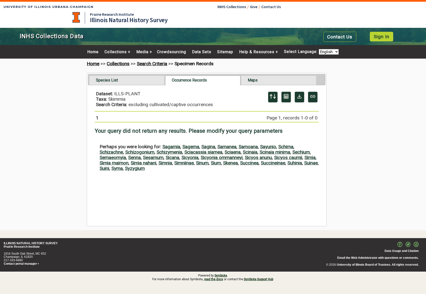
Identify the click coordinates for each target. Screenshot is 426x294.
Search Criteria (152, 63)
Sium (216, 163)
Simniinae (184, 163)
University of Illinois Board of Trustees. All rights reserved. (378, 264)
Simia (310, 157)
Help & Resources (256, 52)
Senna (134, 157)
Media (142, 52)
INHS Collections (231, 6)
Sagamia (171, 146)
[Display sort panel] (273, 97)
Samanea (226, 146)
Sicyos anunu (258, 157)
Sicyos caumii (288, 157)
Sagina (208, 146)
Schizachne (111, 152)
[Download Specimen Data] (299, 97)
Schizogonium (139, 152)
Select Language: (301, 51)
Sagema (190, 146)
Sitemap (225, 52)
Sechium (301, 152)
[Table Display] (286, 97)
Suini (104, 168)
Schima (285, 146)
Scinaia (250, 152)
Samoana (248, 146)
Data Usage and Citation (402, 251)
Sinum (202, 163)
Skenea (230, 163)
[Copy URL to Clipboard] (313, 97)
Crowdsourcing (171, 52)
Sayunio (268, 146)
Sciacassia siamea (203, 152)
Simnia (165, 163)
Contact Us (271, 6)
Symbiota (220, 275)
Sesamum (153, 157)
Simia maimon (114, 163)
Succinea (249, 163)
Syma (117, 168)
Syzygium (135, 168)
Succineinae (273, 163)
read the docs (213, 279)
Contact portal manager (20, 263)
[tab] (126, 80)
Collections (116, 52)
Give (253, 6)
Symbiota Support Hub (258, 279)
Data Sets (201, 52)
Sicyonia (189, 157)
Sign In (381, 36)
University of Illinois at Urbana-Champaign (76, 17)
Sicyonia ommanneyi (222, 157)
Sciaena (233, 152)
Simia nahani (143, 163)
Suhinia (294, 163)
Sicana (172, 157)
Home (93, 52)
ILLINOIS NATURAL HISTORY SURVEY (31, 243)
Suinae (311, 163)
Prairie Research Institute (112, 14)
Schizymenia (169, 152)
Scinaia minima (275, 152)
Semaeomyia (113, 157)
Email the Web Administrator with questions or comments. (378, 258)
